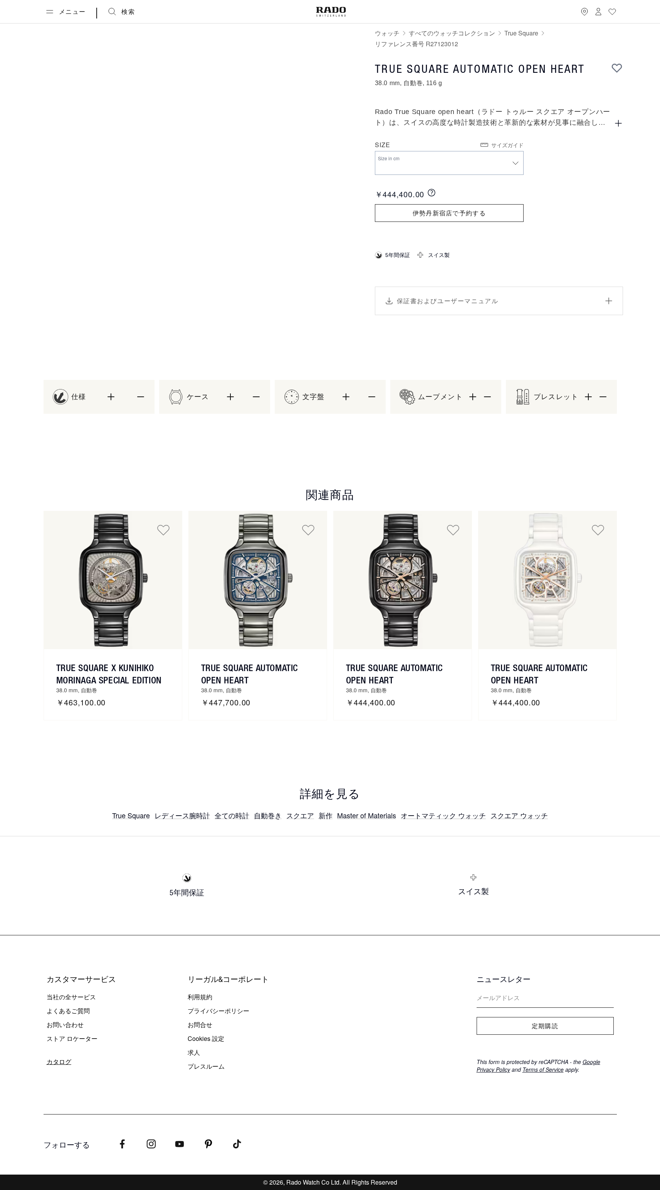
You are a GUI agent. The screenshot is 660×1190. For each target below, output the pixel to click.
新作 (326, 815)
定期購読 (545, 1025)
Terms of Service (543, 1069)
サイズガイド (507, 145)
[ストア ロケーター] (584, 11)
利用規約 (200, 996)
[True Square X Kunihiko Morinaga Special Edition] (113, 580)
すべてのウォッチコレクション (452, 33)
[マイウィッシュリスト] (612, 11)
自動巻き (268, 815)
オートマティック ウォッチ (443, 815)
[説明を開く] (618, 123)
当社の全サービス (71, 996)
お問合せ (200, 1024)
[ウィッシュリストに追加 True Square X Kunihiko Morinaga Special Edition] (163, 529)
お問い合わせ (65, 1024)
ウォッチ (387, 33)
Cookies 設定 (206, 1038)
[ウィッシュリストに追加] (617, 68)
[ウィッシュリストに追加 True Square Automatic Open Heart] (308, 529)
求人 (194, 1052)
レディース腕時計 (182, 815)
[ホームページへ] (331, 12)
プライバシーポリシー (218, 1010)
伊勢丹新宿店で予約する (449, 213)
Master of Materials (366, 815)
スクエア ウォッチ (519, 815)
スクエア (300, 815)
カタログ (59, 1061)
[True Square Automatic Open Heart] (258, 580)
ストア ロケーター (72, 1038)
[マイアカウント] (598, 11)
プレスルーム (206, 1066)
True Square (521, 33)
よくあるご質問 (68, 1010)
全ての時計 (232, 815)
